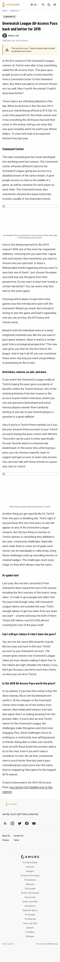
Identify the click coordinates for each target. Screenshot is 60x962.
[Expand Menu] (55, 5)
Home (4, 11)
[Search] (43, 5)
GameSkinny (30, 905)
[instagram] (12, 823)
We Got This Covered (30, 892)
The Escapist (30, 888)
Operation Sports (30, 910)
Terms (16, 839)
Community (15, 11)
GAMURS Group (51, 944)
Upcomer (30, 927)
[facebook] (27, 823)
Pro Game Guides (30, 862)
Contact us (18, 835)
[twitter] (19, 823)
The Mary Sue (30, 918)
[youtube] (34, 823)
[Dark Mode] (49, 5)
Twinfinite (30, 866)
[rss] (5, 823)
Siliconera (30, 884)
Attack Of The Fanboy (30, 875)
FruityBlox (30, 931)
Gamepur (30, 871)
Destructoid (30, 897)
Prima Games (30, 879)
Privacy (5, 839)
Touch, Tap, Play (30, 923)
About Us (6, 835)
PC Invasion (30, 914)
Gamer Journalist (30, 901)
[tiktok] (39, 823)
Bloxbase (30, 936)
